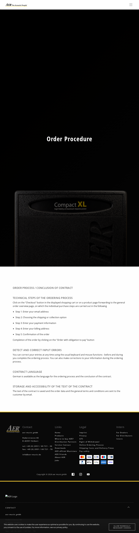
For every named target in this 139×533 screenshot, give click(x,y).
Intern (119, 439)
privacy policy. (62, 527)
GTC (81, 439)
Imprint (83, 432)
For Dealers (122, 432)
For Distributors (124, 436)
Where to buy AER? (64, 439)
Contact (10, 508)
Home (57, 432)
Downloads (60, 448)
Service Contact (63, 445)
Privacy (83, 436)
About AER (60, 457)
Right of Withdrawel (89, 442)
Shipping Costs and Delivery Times (96, 448)
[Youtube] (88, 474)
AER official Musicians (66, 451)
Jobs (57, 460)
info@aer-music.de (31, 454)
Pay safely (84, 451)
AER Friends (61, 454)
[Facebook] (73, 474)
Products (59, 436)
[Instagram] (81, 474)
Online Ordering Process (91, 445)
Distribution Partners (66, 442)
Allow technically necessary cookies (122, 527)
